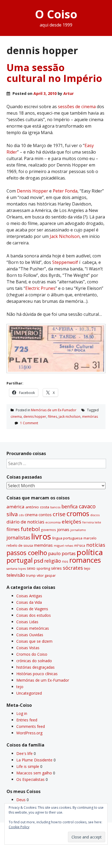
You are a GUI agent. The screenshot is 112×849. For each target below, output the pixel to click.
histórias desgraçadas (35, 667)
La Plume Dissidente (34, 759)
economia (53, 522)
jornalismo (78, 530)
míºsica (79, 545)
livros (41, 536)
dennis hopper (34, 416)
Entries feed (26, 719)
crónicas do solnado (34, 660)
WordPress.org (29, 732)
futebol (30, 529)
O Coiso (56, 14)
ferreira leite (91, 522)
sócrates (73, 568)
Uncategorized (29, 693)
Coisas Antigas (29, 595)
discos (94, 515)
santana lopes (16, 569)
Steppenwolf (65, 262)
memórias (90, 416)
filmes (52, 416)
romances (85, 560)
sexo (31, 568)
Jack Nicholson (65, 236)
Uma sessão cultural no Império (54, 73)
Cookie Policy (19, 827)
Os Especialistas (30, 779)
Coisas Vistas (27, 647)
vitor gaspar (46, 575)
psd (38, 560)
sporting (43, 568)
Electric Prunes (40, 288)
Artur (68, 93)
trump (31, 575)
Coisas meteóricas (32, 628)
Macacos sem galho (34, 772)
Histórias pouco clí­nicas (37, 673)
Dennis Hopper (32, 191)
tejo (87, 568)
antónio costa (37, 507)
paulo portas (62, 553)
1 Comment (29, 423)
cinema (16, 416)
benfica (69, 506)
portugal (20, 560)
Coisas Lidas (27, 621)
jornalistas (18, 537)
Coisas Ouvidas (29, 634)
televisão (16, 575)
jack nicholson (69, 416)
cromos (78, 513)
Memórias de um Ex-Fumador (53, 410)
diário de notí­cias (25, 522)
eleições (71, 521)
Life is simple (27, 766)
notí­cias (95, 544)
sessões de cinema (77, 107)
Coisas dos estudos (33, 615)
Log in (21, 713)
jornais (63, 529)
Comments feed (30, 726)
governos (48, 530)
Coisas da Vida (29, 602)
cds (21, 515)
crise (59, 514)
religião (52, 561)
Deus (21, 799)
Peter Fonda (65, 191)
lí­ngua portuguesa (67, 538)
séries (56, 568)
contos (45, 514)
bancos (55, 507)
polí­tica (90, 552)
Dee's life (24, 753)
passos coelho (27, 552)
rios (65, 561)
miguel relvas (63, 545)
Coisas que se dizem (34, 641)
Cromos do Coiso (31, 654)
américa (15, 506)
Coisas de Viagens (32, 608)
